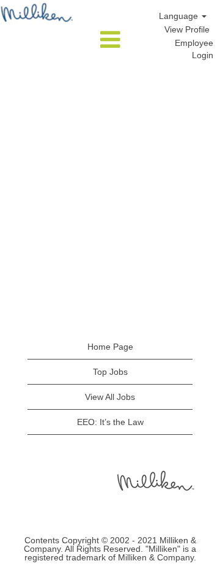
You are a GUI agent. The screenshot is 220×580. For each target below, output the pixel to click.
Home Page (110, 347)
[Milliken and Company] (155, 479)
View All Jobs (110, 397)
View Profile (187, 29)
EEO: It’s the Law (110, 422)
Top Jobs (110, 372)
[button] (110, 40)
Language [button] (179, 16)
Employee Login (194, 49)
